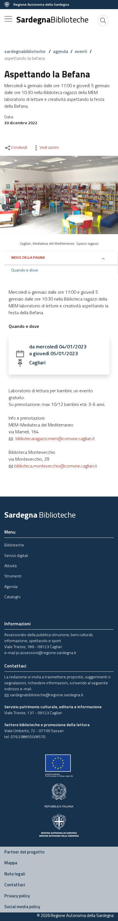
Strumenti (12, 576)
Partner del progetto (24, 852)
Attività (10, 566)
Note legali (14, 874)
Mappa (10, 862)
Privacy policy (17, 896)
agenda (60, 51)
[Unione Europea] (59, 765)
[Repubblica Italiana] (59, 795)
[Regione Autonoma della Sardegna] (59, 824)
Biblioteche (14, 545)
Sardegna (52, 19)
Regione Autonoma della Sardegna (41, 4)
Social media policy (22, 906)
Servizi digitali (16, 555)
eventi (81, 51)
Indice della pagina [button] (28, 257)
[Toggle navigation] (8, 18)
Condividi (19, 147)
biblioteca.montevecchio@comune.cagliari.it (55, 465)
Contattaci (14, 884)
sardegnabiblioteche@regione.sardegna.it (46, 695)
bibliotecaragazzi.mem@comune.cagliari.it (54, 438)
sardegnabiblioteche (25, 51)
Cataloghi (12, 597)
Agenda (10, 586)
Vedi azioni (49, 147)
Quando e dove (24, 270)
